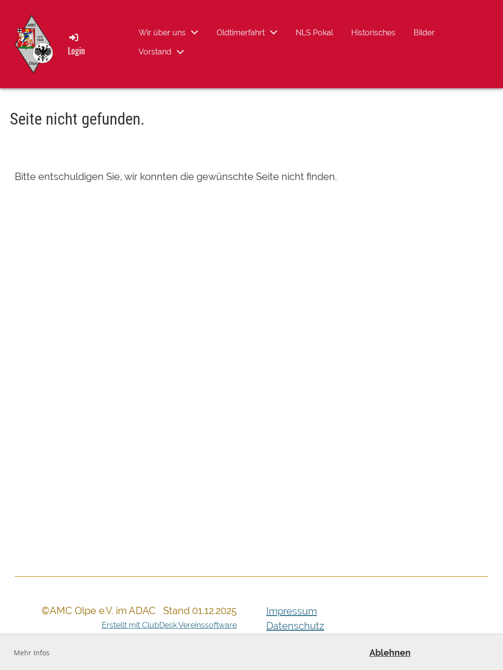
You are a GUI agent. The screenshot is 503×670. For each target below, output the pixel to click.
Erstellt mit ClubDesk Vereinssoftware (169, 625)
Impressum (291, 611)
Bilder (424, 32)
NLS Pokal (314, 32)
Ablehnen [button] (390, 652)
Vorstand (155, 51)
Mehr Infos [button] (32, 652)
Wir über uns (162, 32)
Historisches (373, 32)
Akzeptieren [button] (456, 652)
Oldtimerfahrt (241, 32)
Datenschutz (295, 626)
